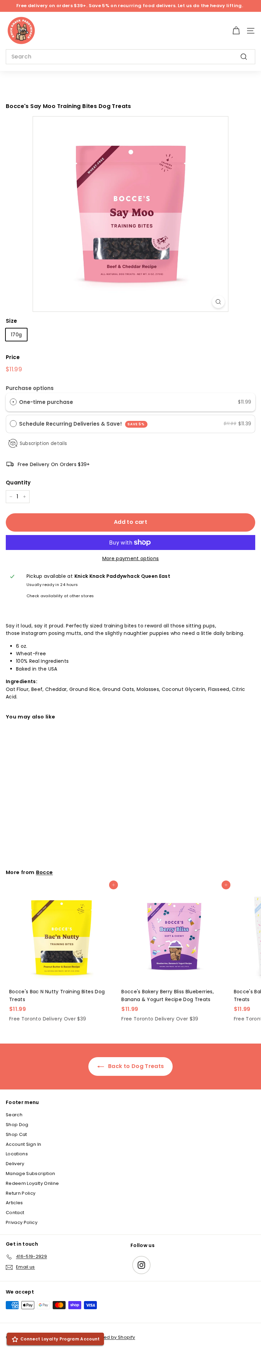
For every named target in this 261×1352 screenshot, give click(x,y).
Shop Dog (17, 1124)
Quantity (18, 482)
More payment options (130, 558)
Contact (15, 1212)
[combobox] (130, 56)
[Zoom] (218, 302)
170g (16, 334)
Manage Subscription (30, 1173)
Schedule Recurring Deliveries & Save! (82, 423)
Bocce (44, 872)
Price (13, 357)
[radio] (13, 402)
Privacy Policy (21, 1222)
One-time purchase (46, 402)
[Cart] (236, 31)
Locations (17, 1154)
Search (14, 1114)
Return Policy (21, 1193)
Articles (14, 1202)
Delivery (15, 1163)
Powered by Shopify (112, 1337)
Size (11, 320)
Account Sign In (23, 1144)
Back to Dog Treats (135, 1066)
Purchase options (30, 388)
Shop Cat (16, 1134)
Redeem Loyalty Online (32, 1183)
